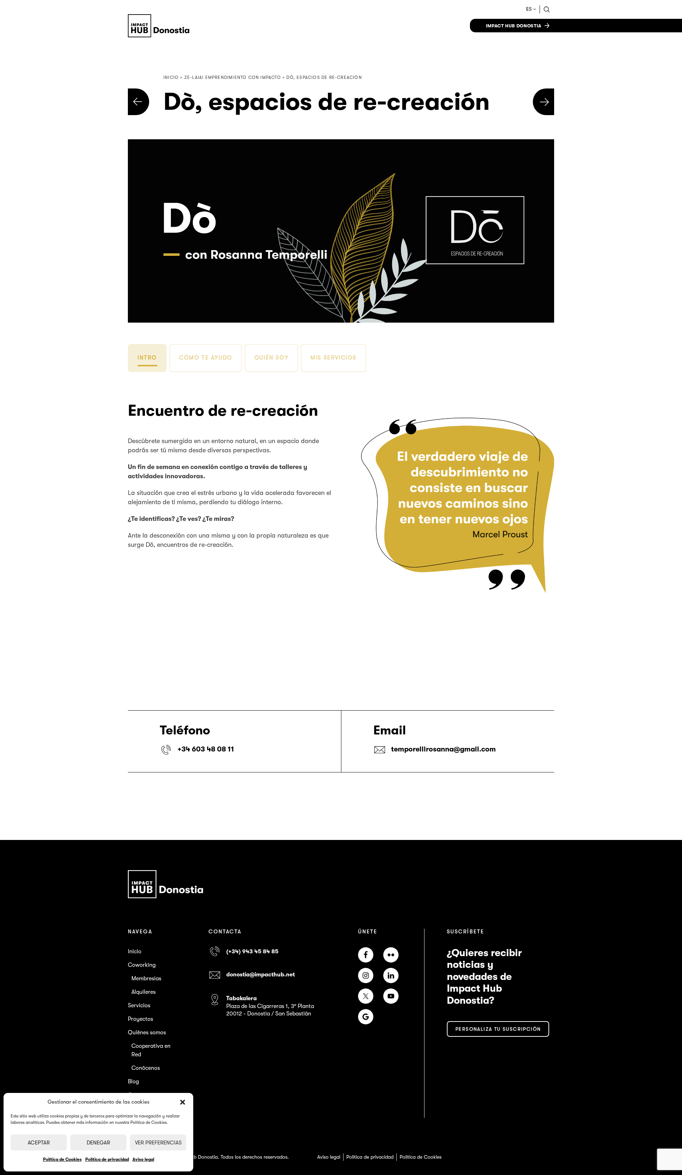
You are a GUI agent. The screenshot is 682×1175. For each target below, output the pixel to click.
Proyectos (140, 1019)
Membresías (146, 978)
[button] (182, 1102)
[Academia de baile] (138, 101)
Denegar (98, 1142)
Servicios (139, 1005)
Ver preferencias (158, 1142)
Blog (133, 1081)
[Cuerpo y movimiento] (543, 101)
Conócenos (145, 1068)
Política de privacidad (107, 1159)
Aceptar (39, 1142)
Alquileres (143, 992)
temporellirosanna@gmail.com (443, 749)
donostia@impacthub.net (260, 974)
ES (529, 9)
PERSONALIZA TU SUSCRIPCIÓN (498, 1029)
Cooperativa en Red (150, 1050)
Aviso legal (143, 1159)
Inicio (134, 951)
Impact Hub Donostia (514, 25)
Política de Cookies (62, 1159)
